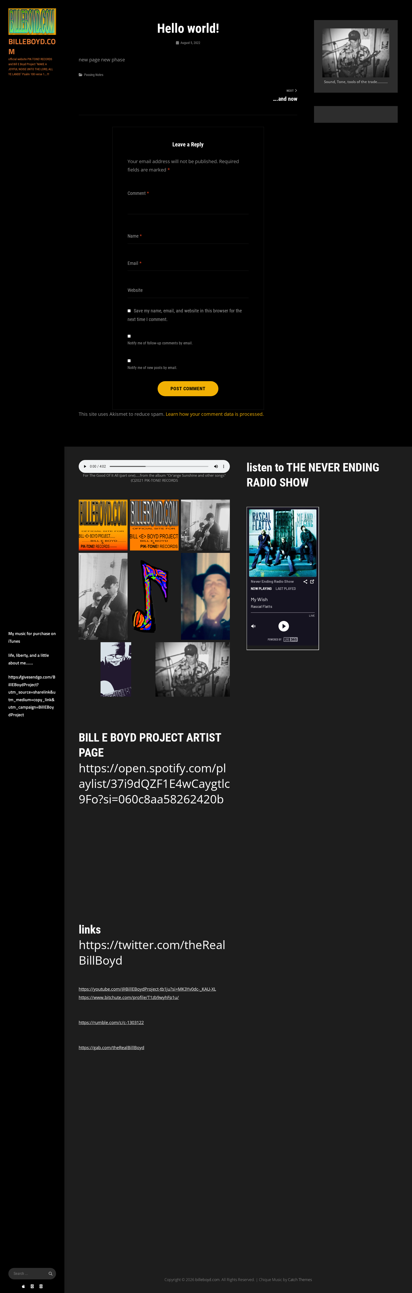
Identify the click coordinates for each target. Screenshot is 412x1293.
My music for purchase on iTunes (32, 637)
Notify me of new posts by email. (152, 368)
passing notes (93, 75)
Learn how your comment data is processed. (215, 414)
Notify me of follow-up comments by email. (160, 343)
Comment (138, 193)
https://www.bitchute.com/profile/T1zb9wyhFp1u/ (129, 997)
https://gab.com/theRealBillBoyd (111, 1047)
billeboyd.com (32, 46)
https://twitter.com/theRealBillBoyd (152, 952)
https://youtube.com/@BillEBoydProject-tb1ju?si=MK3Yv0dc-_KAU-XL (147, 989)
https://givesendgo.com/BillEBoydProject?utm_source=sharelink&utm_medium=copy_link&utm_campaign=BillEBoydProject (32, 696)
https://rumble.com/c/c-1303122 (111, 1022)
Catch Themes (300, 1279)
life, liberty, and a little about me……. (28, 659)
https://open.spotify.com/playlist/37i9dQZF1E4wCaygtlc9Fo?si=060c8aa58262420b (154, 783)
